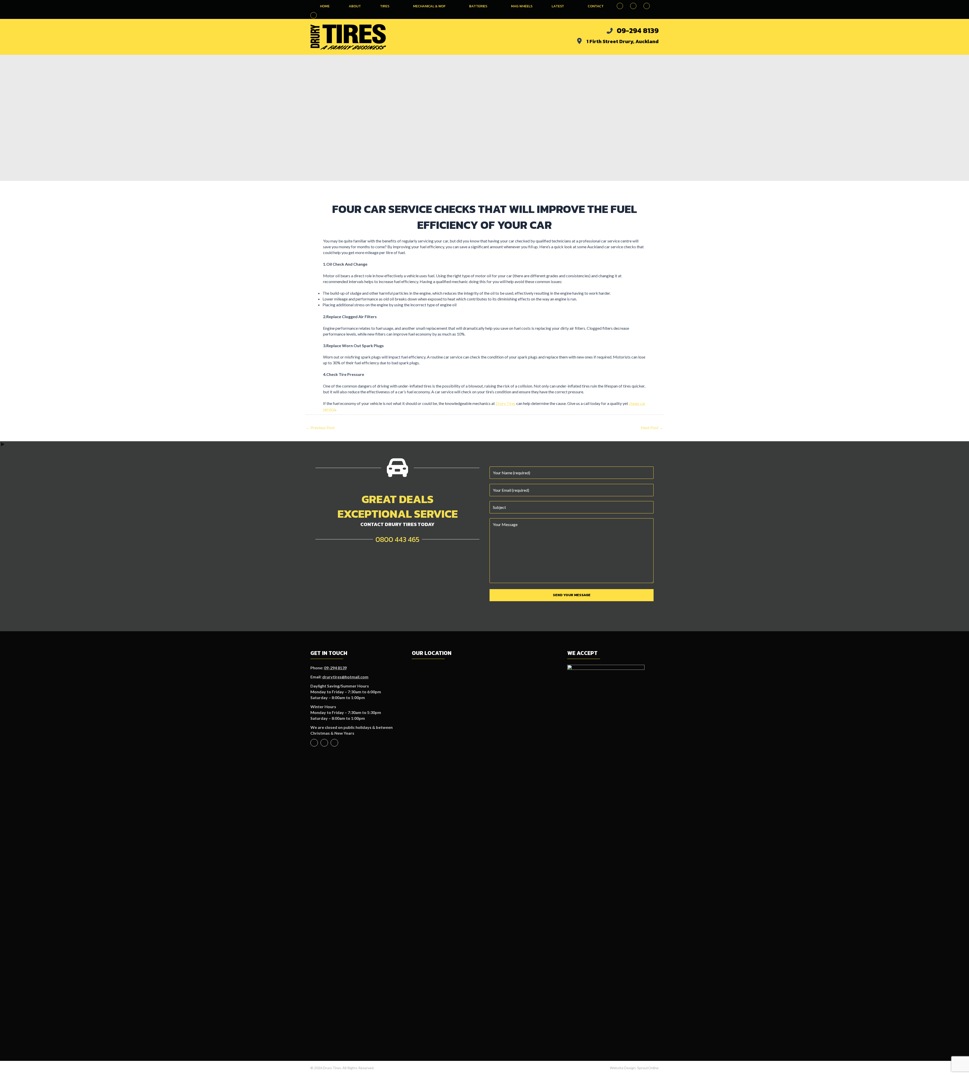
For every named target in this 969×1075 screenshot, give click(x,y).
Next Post (652, 427)
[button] (313, 15)
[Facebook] (314, 743)
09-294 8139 (638, 30)
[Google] (334, 743)
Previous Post (320, 427)
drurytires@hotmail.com (345, 676)
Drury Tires (506, 403)
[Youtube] (324, 743)
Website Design (622, 1068)
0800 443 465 (397, 539)
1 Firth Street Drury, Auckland (622, 41)
